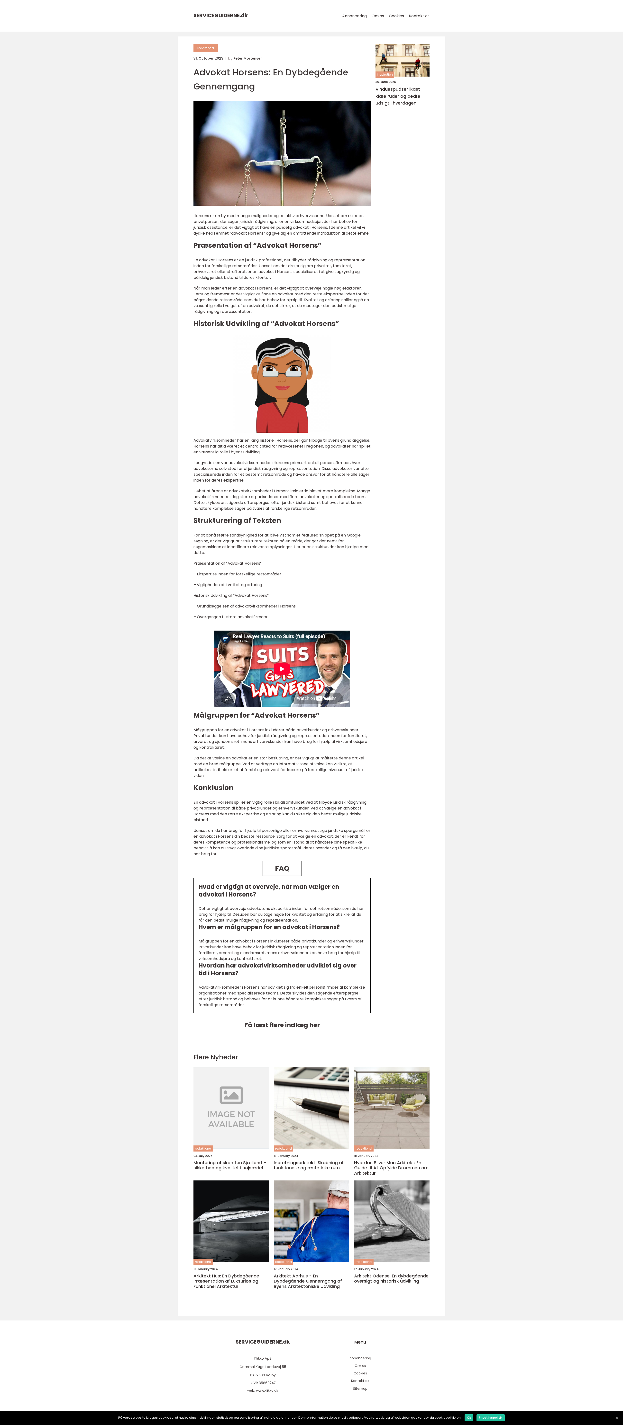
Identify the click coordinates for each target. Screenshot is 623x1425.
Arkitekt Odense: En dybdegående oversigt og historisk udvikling (391, 1278)
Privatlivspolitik (490, 1418)
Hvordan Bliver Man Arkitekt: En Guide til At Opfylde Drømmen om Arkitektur (391, 1168)
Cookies (396, 16)
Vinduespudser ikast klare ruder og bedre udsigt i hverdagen (398, 96)
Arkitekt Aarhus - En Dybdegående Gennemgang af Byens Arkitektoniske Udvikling (308, 1281)
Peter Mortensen (248, 58)
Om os (378, 16)
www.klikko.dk (267, 1390)
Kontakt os (419, 16)
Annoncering (354, 16)
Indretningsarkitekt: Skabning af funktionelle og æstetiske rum (309, 1165)
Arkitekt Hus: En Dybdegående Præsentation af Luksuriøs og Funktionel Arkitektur (226, 1281)
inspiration (385, 75)
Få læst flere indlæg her (282, 1025)
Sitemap (360, 1388)
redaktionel (205, 48)
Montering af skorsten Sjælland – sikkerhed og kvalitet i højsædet (230, 1165)
